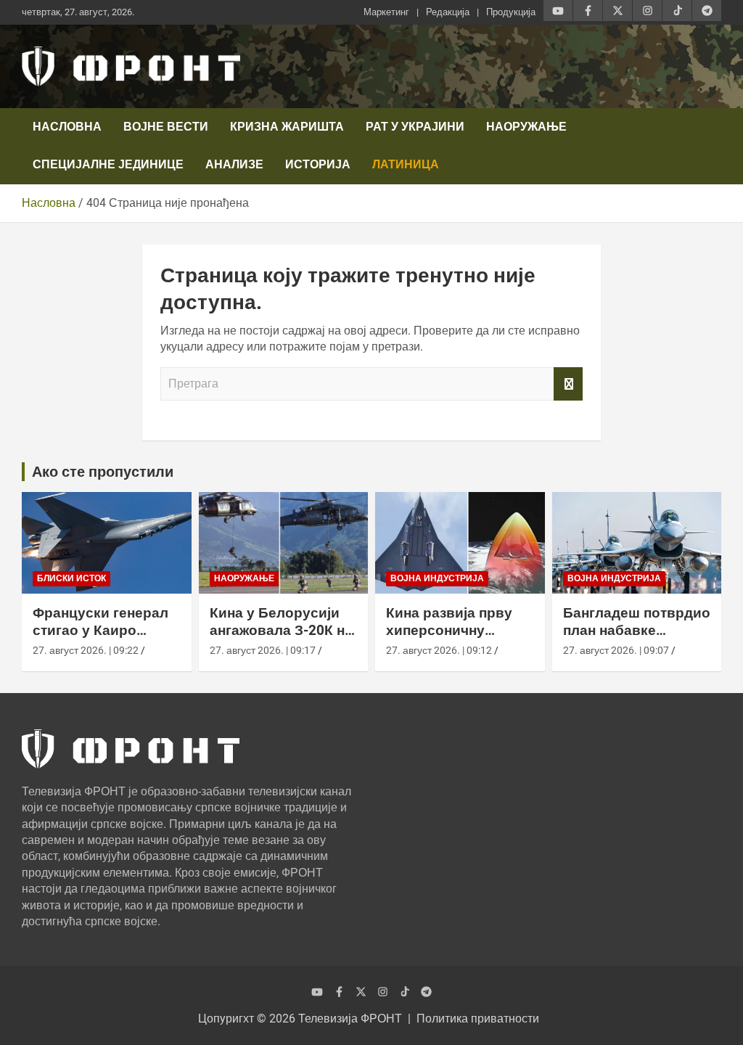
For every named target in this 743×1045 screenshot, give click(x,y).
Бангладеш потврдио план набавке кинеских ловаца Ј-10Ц (636, 640)
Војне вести (165, 127)
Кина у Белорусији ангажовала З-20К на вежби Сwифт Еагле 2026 (281, 640)
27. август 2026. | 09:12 (439, 650)
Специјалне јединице (108, 164)
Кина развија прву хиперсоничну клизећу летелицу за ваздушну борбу (457, 640)
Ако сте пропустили (102, 471)
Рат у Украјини (415, 127)
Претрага (568, 384)
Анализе (234, 164)
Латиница (405, 164)
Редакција (447, 12)
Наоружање (526, 127)
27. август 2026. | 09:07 (616, 650)
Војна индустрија (437, 578)
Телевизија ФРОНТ (350, 1018)
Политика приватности (477, 1018)
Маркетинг (386, 12)
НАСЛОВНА (67, 127)
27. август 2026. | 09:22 (86, 650)
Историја (317, 164)
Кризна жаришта (287, 127)
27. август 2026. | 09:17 (263, 650)
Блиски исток (71, 578)
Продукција (510, 12)
